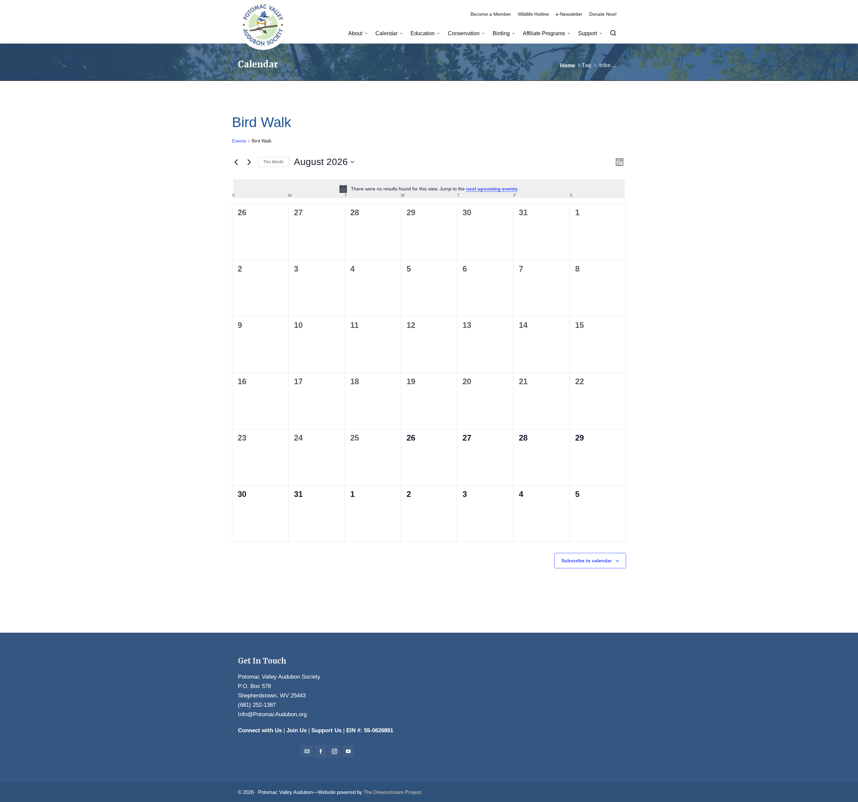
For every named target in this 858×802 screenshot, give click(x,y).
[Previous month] (236, 162)
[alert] (429, 188)
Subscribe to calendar (586, 560)
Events (239, 141)
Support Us (326, 730)
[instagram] (334, 751)
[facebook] (321, 751)
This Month (273, 162)
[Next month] (249, 162)
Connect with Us (260, 730)
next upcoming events (491, 188)
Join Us (297, 730)
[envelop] (307, 751)
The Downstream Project (393, 792)
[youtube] (348, 751)
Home (567, 65)
